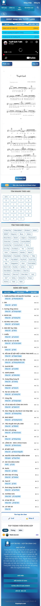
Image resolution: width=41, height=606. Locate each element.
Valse (21, 282)
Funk (6, 252)
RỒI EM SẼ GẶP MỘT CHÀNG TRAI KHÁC (19, 353)
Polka (33, 256)
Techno (6, 282)
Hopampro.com (20, 603)
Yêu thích (19, 8)
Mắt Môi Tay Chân (10, 328)
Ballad (35, 230)
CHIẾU (6, 334)
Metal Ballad (7, 256)
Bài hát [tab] (7, 24)
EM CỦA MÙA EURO (12, 462)
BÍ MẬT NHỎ (9, 449)
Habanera (14, 252)
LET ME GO (9, 507)
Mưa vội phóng (10, 430)
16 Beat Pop (7, 230)
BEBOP (6, 234)
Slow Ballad (7, 271)
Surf (6, 278)
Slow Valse (24, 274)
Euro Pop (6, 249)
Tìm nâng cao (28, 8)
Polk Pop (25, 256)
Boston (16, 238)
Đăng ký (37, 3)
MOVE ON (7, 315)
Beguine (13, 234)
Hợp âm (35, 64)
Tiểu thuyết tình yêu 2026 (14, 424)
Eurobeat (15, 249)
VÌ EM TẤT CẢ (10, 500)
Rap (6, 263)
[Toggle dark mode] (4, 14)
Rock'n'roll (7, 267)
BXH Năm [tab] (33, 292)
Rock (23, 263)
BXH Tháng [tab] (20, 292)
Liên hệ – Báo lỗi (20, 591)
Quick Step (32, 260)
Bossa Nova (7, 238)
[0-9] (6, 197)
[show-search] (38, 7)
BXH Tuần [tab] (7, 292)
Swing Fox (22, 278)
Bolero (29, 234)
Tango (30, 278)
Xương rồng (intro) (11, 309)
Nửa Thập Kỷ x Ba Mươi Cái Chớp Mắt (18, 411)
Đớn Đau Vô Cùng (11, 475)
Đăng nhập (28, 3)
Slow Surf (15, 274)
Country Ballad (25, 241)
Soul (32, 274)
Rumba (15, 267)
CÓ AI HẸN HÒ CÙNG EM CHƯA (16, 405)
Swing (13, 278)
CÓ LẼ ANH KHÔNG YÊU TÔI (15, 360)
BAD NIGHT (9, 417)
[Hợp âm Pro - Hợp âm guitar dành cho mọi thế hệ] (3, 2)
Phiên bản (6, 64)
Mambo (22, 252)
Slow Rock (7, 274)
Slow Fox (26, 271)
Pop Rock (23, 260)
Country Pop (7, 245)
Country (15, 241)
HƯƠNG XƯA (10, 494)
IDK (5, 302)
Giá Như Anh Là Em (11, 322)
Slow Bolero (17, 271)
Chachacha (32, 238)
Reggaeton (14, 263)
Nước (7, 468)
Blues (21, 234)
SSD (5, 347)
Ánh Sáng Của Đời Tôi (13, 487)
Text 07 (7, 481)
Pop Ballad (14, 260)
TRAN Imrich (14, 535)
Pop (6, 260)
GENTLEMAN (9, 373)
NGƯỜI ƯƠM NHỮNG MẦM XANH (17, 456)
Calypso (23, 238)
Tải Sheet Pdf (20, 178)
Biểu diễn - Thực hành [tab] (34, 24)
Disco (27, 245)
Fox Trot (30, 249)
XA (6, 436)
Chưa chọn (7, 241)
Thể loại (4, 8)
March (30, 252)
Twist (13, 282)
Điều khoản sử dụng (20, 580)
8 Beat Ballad (18, 230)
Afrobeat (27, 230)
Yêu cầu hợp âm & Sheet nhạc (24, 185)
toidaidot (8, 385)
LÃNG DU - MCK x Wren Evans (16, 443)
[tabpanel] (20, 32)
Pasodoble (17, 256)
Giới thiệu (20, 575)
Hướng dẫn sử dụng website (20, 586)
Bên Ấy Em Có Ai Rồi (11, 341)
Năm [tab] (20, 530)
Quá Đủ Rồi (9, 366)
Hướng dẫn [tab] (20, 24)
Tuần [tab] (5, 530)
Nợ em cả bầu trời (11, 392)
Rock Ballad (31, 263)
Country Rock (18, 245)
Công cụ (12, 8)
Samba (23, 267)
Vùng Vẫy (8, 398)
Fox (23, 249)
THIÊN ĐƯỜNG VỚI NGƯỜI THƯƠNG (17, 296)
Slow (30, 267)
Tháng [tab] (13, 530)
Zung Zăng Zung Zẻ (12, 379)
